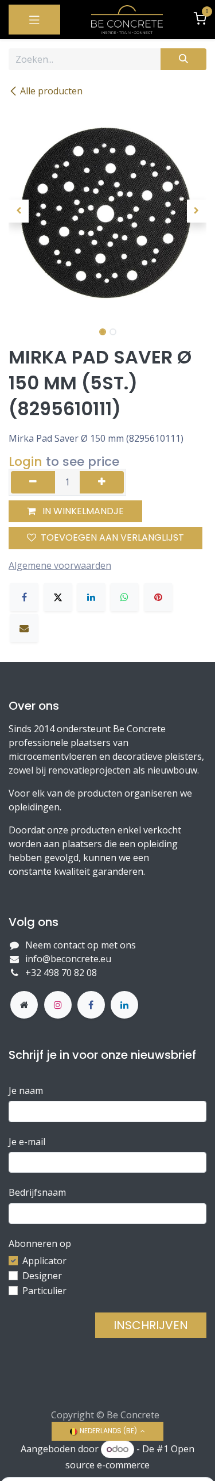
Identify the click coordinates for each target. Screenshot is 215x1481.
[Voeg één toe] (102, 482)
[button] (19, 211)
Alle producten (51, 91)
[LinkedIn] (91, 597)
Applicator (44, 1260)
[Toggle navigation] (34, 20)
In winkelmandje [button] (82, 511)
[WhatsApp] (124, 597)
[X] (58, 597)
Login (25, 461)
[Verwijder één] (33, 482)
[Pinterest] (158, 597)
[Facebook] (24, 597)
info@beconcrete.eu (68, 958)
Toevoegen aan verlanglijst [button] (112, 537)
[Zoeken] (183, 59)
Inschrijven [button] (151, 1325)
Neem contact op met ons (80, 945)
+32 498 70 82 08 (62, 972)
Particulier (44, 1290)
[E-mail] (24, 628)
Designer (42, 1275)
